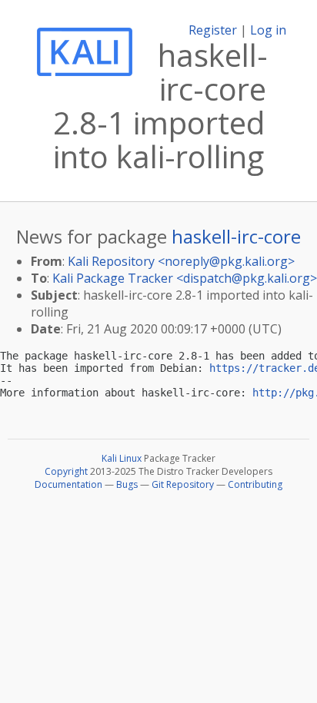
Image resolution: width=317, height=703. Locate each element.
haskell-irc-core (236, 236)
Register (213, 30)
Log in (268, 30)
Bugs (127, 484)
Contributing (255, 484)
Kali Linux (122, 458)
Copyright (66, 471)
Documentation (68, 484)
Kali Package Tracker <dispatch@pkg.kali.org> (184, 278)
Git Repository (183, 484)
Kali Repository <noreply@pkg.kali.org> (181, 261)
